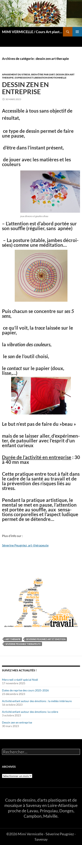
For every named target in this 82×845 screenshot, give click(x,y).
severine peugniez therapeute (23, 644)
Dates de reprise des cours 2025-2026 (25, 690)
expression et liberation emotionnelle (40, 77)
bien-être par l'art (43, 74)
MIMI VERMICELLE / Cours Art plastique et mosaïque (32, 32)
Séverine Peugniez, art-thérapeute (25, 545)
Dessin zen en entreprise (25, 88)
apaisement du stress (16, 74)
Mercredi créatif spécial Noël (20, 679)
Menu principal (77, 31)
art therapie (12, 639)
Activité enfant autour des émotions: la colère (30, 711)
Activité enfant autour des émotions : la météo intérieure (37, 701)
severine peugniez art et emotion (45, 639)
